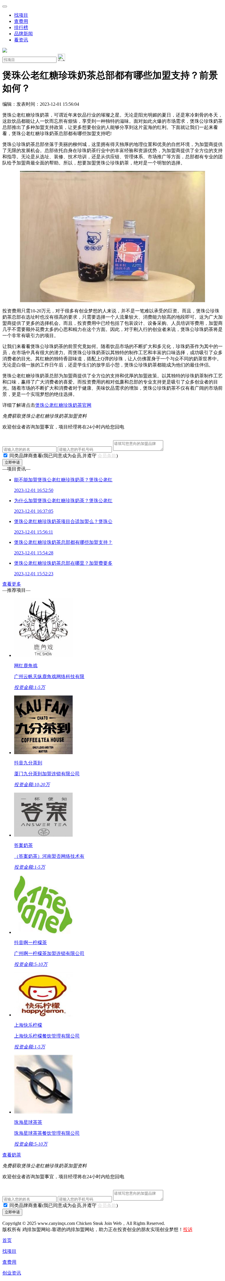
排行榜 (21, 27)
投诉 (187, 1229)
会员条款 (107, 455)
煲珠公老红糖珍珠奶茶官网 (63, 405)
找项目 (21, 15)
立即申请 (12, 462)
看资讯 (21, 39)
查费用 (21, 21)
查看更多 (11, 583)
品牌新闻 (23, 33)
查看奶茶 (11, 1154)
